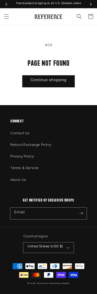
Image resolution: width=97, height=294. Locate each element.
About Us (18, 181)
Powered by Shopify (59, 284)
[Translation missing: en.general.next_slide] (91, 4)
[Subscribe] (81, 213)
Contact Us (19, 134)
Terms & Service (24, 169)
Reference (43, 284)
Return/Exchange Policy (30, 146)
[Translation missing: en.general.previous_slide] (6, 4)
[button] (6, 16)
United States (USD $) (45, 247)
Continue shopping (48, 81)
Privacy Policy (22, 157)
